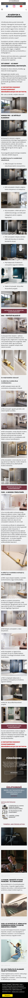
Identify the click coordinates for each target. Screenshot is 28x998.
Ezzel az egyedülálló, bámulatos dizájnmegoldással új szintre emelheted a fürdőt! (14, 925)
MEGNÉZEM (14, 772)
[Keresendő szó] (26, 10)
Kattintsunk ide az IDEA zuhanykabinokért (14, 487)
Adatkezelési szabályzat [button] (18, 991)
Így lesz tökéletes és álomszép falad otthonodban (12, 970)
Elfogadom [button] (7, 995)
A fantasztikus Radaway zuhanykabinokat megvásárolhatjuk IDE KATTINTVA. (14, 89)
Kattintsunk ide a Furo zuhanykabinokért (14, 726)
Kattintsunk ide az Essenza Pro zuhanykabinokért (14, 311)
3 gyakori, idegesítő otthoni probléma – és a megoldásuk (12, 880)
